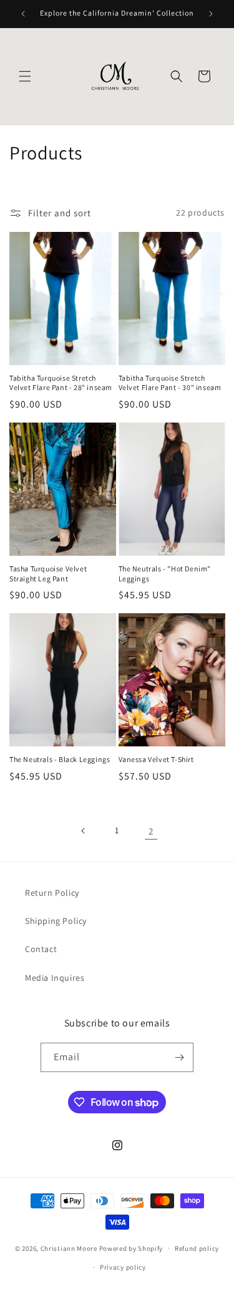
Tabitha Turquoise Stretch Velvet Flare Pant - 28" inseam (60, 383)
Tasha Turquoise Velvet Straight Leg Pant (48, 573)
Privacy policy (123, 1267)
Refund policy (197, 1248)
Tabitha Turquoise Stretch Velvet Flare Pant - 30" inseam (170, 383)
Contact (41, 949)
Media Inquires (54, 977)
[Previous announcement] (23, 14)
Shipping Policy (56, 920)
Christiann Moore (69, 1247)
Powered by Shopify (131, 1247)
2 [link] (151, 831)
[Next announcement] (211, 14)
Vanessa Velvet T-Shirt (156, 759)
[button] (25, 76)
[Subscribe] (179, 1057)
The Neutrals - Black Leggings (59, 759)
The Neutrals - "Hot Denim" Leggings (165, 573)
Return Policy (52, 892)
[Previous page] (83, 831)
